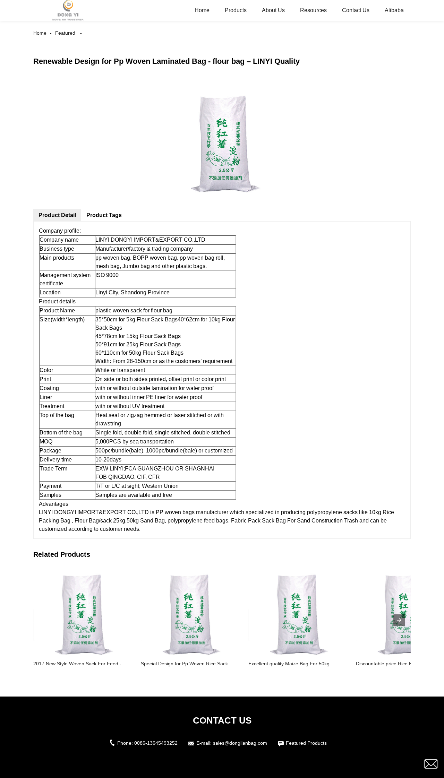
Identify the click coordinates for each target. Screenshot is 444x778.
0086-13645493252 (156, 743)
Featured (65, 33)
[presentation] (399, 620)
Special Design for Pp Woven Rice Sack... (186, 663)
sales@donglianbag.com (240, 743)
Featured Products (306, 743)
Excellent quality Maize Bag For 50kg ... (291, 663)
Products (236, 10)
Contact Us (355, 10)
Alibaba (394, 10)
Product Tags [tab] (104, 215)
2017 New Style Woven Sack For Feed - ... (80, 663)
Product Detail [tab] (57, 215)
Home (202, 10)
